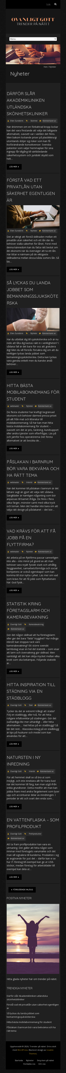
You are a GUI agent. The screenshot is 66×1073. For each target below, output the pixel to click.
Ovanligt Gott (16, 624)
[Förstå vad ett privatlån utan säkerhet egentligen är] (33, 207)
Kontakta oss (29, 1064)
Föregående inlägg (23, 890)
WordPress (22, 1050)
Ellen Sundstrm (16, 121)
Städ (31, 705)
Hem (46, 67)
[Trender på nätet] (33, 17)
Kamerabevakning (36, 624)
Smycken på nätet (45, 1060)
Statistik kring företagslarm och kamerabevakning (28, 610)
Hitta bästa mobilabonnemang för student (33, 392)
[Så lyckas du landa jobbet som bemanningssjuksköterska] (33, 309)
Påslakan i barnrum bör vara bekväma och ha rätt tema (33, 468)
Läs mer (13, 167)
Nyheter (33, 230)
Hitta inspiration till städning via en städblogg (31, 691)
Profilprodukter (35, 834)
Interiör (29, 482)
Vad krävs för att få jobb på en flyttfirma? (31, 537)
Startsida (19, 1060)
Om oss (41, 1064)
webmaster (14, 406)
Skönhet (33, 121)
